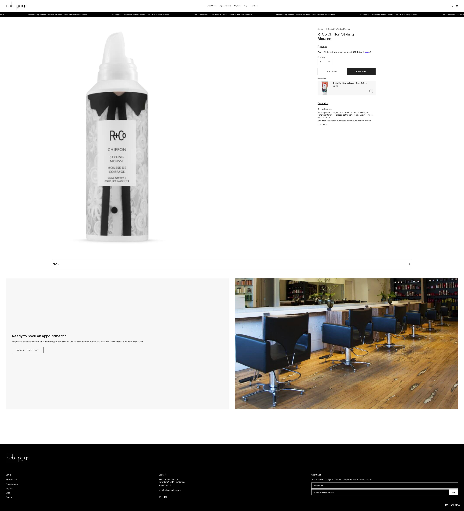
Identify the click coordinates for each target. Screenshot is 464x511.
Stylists (9, 488)
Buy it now (361, 71)
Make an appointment (28, 350)
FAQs (55, 264)
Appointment (12, 484)
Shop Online (11, 479)
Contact (10, 497)
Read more (323, 124)
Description (323, 103)
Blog (8, 493)
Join (454, 492)
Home (320, 29)
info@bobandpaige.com (170, 490)
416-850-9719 (165, 485)
